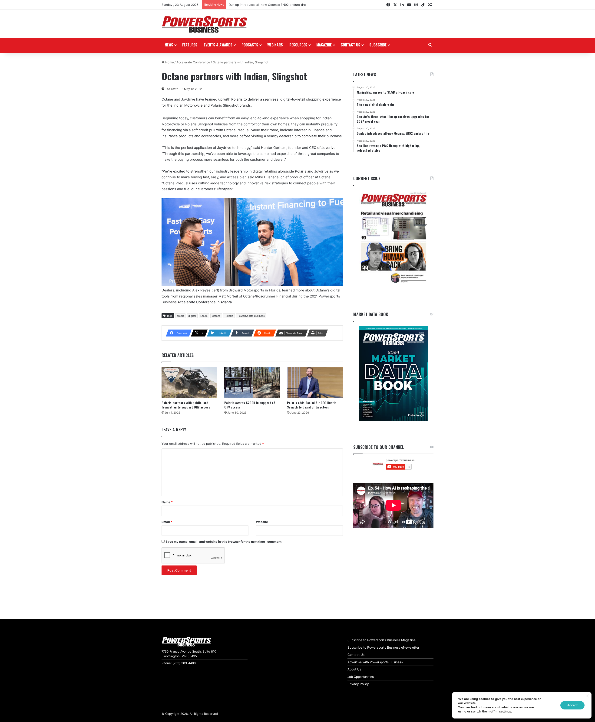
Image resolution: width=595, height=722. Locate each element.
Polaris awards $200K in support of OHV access (249, 404)
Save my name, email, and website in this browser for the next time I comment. (223, 541)
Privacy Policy (358, 684)
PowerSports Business (251, 315)
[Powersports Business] (205, 24)
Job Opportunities (360, 677)
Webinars (275, 45)
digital (192, 315)
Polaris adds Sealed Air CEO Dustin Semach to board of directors (311, 404)
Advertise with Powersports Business (375, 662)
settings (505, 711)
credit (180, 315)
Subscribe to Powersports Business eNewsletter (383, 647)
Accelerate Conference (193, 62)
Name (167, 502)
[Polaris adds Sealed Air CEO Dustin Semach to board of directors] (315, 382)
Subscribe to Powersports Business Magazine (381, 640)
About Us (354, 669)
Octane (216, 315)
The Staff (171, 89)
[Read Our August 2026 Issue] (393, 238)
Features (189, 45)
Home (169, 62)
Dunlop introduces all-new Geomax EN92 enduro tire (267, 5)
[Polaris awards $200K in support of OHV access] (252, 382)
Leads (204, 315)
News (169, 45)
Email (167, 522)
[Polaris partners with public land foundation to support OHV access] (189, 382)
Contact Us (355, 655)
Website (262, 522)
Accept (572, 705)
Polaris (229, 315)
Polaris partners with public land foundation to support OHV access (186, 404)
